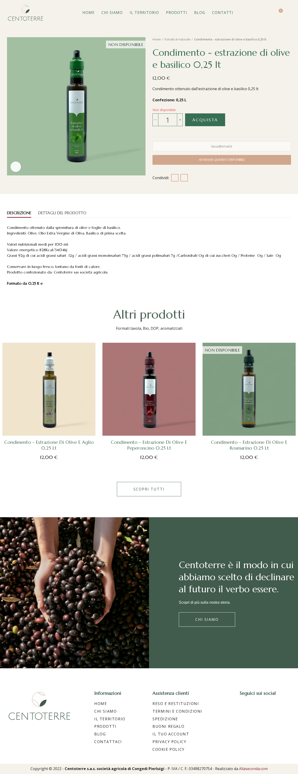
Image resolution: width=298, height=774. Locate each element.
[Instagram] (253, 706)
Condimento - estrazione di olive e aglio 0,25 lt (49, 445)
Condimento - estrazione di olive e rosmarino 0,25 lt (249, 445)
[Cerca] (269, 13)
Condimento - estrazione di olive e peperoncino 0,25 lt (149, 445)
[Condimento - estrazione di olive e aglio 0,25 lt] (48, 389)
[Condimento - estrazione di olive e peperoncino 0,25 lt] (149, 389)
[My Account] (288, 13)
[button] (149, 489)
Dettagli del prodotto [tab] (62, 212)
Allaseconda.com (253, 768)
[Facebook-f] (242, 706)
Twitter (184, 177)
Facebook (175, 177)
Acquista (205, 119)
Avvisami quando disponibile (222, 160)
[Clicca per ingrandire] (15, 166)
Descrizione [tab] (19, 212)
